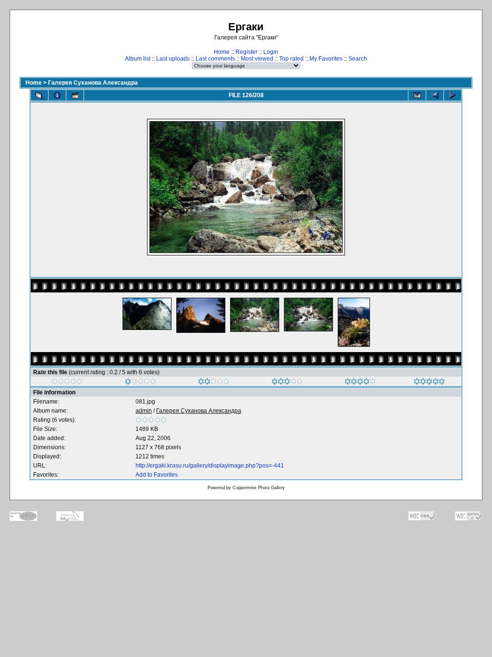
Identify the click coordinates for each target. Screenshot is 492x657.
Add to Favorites (156, 474)
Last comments (215, 58)
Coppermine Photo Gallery (259, 487)
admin (143, 410)
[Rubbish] (67, 382)
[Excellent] (360, 382)
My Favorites (326, 58)
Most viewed (257, 58)
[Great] (429, 382)
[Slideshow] (75, 95)
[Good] (287, 382)
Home (222, 52)
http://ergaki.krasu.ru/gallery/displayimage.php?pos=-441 (209, 465)
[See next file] (452, 95)
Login (270, 52)
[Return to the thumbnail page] (39, 95)
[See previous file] (434, 95)
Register (246, 52)
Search (357, 58)
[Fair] (213, 382)
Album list (137, 58)
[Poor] (140, 382)
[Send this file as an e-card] (417, 95)
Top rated (291, 58)
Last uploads (173, 58)
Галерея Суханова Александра (93, 82)
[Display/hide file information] (57, 95)
